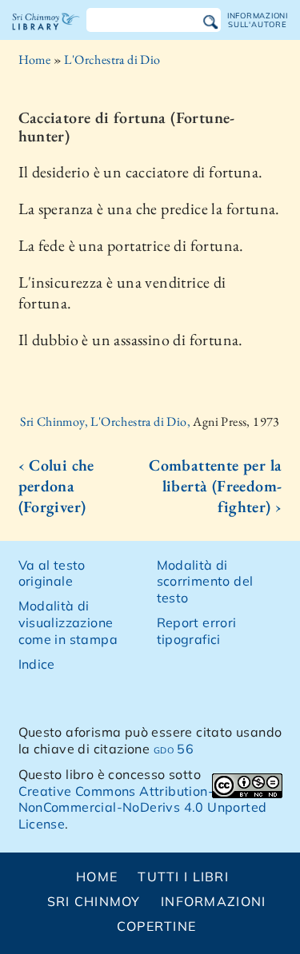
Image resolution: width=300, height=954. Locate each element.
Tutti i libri (183, 876)
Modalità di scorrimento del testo (205, 581)
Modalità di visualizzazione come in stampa (68, 622)
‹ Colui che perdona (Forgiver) (56, 486)
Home (34, 59)
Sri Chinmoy (94, 901)
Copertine (157, 926)
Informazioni (213, 901)
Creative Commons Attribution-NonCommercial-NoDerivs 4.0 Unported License (142, 808)
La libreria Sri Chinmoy (46, 35)
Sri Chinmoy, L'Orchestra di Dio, (106, 421)
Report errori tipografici (197, 630)
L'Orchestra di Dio (112, 59)
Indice (36, 664)
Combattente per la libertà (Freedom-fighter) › (215, 486)
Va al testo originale (52, 573)
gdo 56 (174, 749)
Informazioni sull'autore (257, 19)
